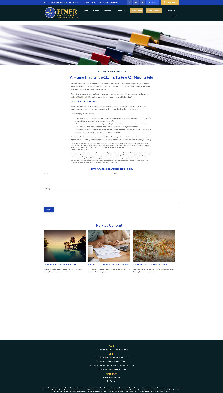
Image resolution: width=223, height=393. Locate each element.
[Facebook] (142, 2)
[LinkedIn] (136, 2)
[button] (85, 10)
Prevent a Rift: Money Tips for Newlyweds (109, 264)
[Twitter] (129, 2)
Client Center (171, 2)
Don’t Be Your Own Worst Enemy (60, 264)
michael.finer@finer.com (110, 2)
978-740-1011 (91, 2)
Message (47, 188)
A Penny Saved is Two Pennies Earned (151, 264)
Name (46, 173)
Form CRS (152, 2)
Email (115, 173)
